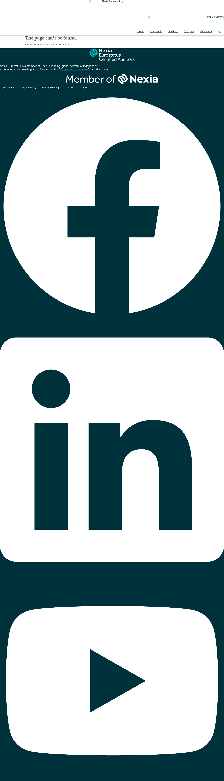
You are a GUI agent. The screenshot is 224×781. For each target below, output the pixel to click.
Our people (156, 31)
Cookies (69, 87)
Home (140, 31)
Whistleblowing (50, 87)
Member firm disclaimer (74, 69)
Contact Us (206, 31)
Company (189, 31)
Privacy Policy (28, 87)
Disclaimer (9, 87)
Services (173, 31)
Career (83, 87)
